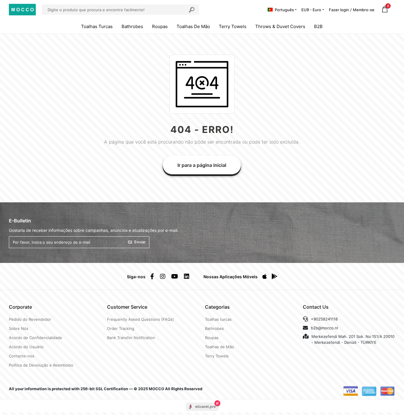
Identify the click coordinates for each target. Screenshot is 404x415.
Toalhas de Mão (219, 346)
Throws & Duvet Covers (280, 26)
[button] (385, 9)
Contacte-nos (21, 356)
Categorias (217, 307)
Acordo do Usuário (26, 346)
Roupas (160, 26)
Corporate (20, 307)
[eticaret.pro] (202, 411)
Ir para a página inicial (201, 165)
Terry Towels (232, 26)
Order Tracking (120, 328)
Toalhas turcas (218, 319)
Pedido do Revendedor (30, 319)
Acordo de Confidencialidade (35, 337)
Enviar (140, 242)
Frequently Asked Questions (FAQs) (140, 319)
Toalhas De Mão (193, 26)
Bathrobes (132, 26)
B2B (318, 26)
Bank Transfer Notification (131, 337)
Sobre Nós (18, 328)
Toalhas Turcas (97, 26)
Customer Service (127, 307)
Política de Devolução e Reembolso (41, 365)
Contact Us (316, 307)
